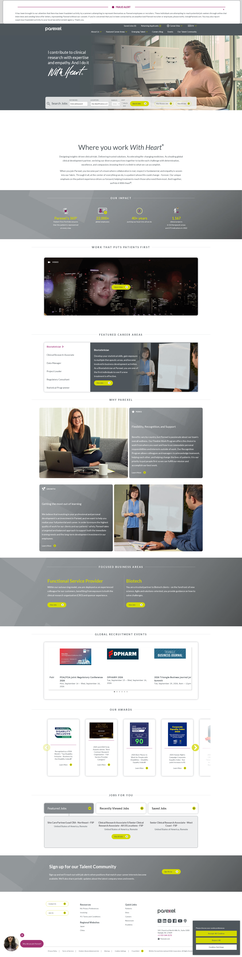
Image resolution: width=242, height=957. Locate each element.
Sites (127, 912)
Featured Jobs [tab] (57, 808)
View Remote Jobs (162, 104)
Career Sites (175, 25)
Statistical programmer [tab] (58, 387)
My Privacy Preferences (89, 908)
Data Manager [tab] (54, 363)
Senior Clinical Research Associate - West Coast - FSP (171, 824)
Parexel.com (165, 939)
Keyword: (73, 100)
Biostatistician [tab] (54, 346)
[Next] (195, 747)
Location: (94, 100)
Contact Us (52, 904)
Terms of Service (68, 951)
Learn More (136, 472)
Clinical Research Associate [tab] (60, 354)
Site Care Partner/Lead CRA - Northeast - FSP (71, 822)
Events (170, 31)
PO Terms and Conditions (90, 916)
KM (124, 106)
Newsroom (129, 921)
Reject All (216, 940)
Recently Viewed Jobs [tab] (114, 808)
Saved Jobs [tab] (159, 808)
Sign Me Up (168, 872)
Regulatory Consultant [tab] (58, 379)
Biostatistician (101, 350)
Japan (82, 926)
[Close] (237, 924)
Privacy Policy (52, 951)
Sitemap (107, 951)
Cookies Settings (120, 951)
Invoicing (83, 912)
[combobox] (99, 103)
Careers (128, 916)
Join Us (51, 913)
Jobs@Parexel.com (193, 16)
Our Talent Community (187, 31)
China (82, 930)
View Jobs (100, 383)
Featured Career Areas (115, 31)
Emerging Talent (138, 31)
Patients (128, 908)
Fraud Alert (135, 951)
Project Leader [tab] (54, 371)
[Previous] (46, 747)
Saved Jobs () (130, 25)
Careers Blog (157, 31)
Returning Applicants (150, 25)
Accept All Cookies (216, 934)
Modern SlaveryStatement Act (89, 951)
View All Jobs (181, 104)
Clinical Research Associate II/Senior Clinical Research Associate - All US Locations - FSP (121, 824)
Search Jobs (137, 104)
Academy (128, 925)
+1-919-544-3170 (165, 935)
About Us (95, 31)
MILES (125, 103)
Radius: (114, 100)
